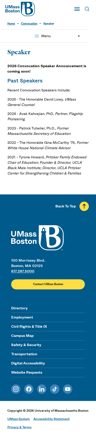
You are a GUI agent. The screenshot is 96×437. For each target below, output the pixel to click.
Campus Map (22, 335)
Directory (19, 308)
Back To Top (65, 206)
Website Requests (26, 372)
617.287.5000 (22, 271)
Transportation (24, 354)
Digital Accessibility (28, 363)
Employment (22, 317)
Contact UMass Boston (48, 284)
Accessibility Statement (51, 419)
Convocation (29, 24)
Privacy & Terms (19, 427)
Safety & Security (26, 344)
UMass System (18, 419)
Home (11, 24)
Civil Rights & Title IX (29, 326)
